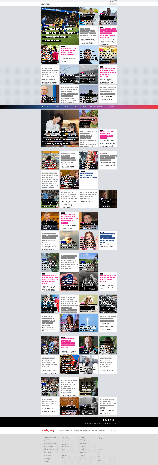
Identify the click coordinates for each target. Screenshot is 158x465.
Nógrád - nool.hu (47, 456)
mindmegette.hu (83, 448)
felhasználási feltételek (97, 423)
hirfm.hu (99, 460)
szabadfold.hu (65, 448)
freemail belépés (113, 4)
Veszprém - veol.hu (66, 438)
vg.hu (63, 457)
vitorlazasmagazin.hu (84, 452)
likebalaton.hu (83, 445)
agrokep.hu (64, 458)
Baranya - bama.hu (48, 440)
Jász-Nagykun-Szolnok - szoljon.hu (51, 453)
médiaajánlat (114, 423)
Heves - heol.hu (47, 452)
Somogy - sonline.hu (48, 458)
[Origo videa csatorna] (111, 420)
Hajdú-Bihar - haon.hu (48, 450)
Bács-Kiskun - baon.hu (48, 439)
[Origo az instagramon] (108, 420)
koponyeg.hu (100, 449)
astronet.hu (82, 439)
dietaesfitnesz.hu (83, 450)
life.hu (99, 440)
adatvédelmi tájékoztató (88, 423)
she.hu (99, 441)
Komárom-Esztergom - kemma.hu (51, 455)
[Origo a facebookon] (103, 420)
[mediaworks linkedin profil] (114, 430)
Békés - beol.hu (47, 442)
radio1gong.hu (101, 458)
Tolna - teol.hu (47, 461)
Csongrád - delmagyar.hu (49, 445)
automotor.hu (82, 440)
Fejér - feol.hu (47, 448)
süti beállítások (104, 423)
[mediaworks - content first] (48, 430)
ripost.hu (100, 437)
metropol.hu (100, 438)
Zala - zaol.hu (65, 440)
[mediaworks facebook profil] (111, 430)
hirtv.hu (63, 449)
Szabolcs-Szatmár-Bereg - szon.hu (51, 459)
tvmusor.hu (82, 455)
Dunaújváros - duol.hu (48, 446)
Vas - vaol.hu (64, 437)
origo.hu (64, 450)
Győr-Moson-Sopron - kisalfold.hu (51, 449)
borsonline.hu (83, 461)
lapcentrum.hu (101, 452)
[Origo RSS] (113, 420)
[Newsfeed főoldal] (45, 420)
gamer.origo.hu (83, 443)
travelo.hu (82, 449)
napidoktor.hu (83, 446)
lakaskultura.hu (83, 442)
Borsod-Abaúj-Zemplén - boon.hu (51, 443)
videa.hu (99, 450)
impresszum (109, 423)
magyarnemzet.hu (65, 446)
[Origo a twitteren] (106, 420)
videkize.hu (82, 453)
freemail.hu (100, 448)
